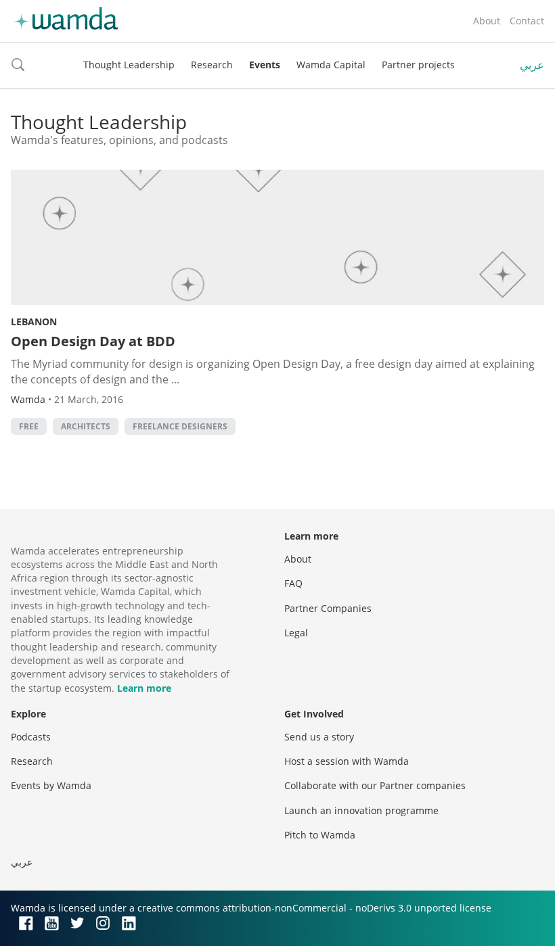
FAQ (293, 583)
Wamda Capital (330, 64)
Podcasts (31, 736)
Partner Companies (328, 608)
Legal (296, 632)
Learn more (144, 688)
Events (264, 64)
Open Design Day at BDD (93, 341)
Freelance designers (180, 426)
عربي (532, 65)
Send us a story (319, 736)
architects (85, 426)
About (486, 20)
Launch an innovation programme (361, 810)
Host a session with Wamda (346, 761)
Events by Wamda (51, 785)
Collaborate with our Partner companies (375, 785)
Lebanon (34, 321)
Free (29, 426)
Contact (527, 20)
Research (212, 64)
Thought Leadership (129, 64)
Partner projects (418, 64)
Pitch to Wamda (319, 834)
